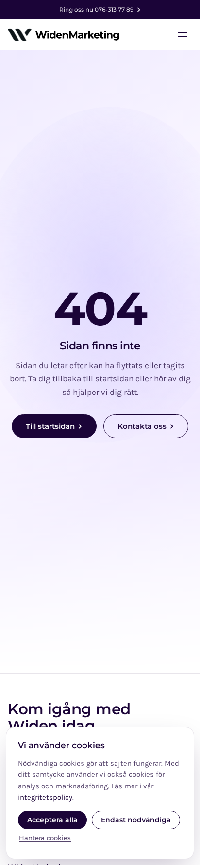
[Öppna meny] (182, 35)
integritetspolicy (45, 797)
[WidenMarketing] (64, 35)
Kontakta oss (142, 426)
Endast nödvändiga (136, 820)
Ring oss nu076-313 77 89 (96, 9)
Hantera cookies (45, 838)
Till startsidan (50, 426)
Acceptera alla (52, 820)
